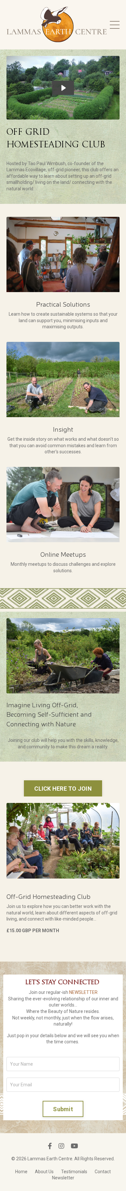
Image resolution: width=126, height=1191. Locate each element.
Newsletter (63, 1177)
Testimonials (74, 1171)
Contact (103, 1171)
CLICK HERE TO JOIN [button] (63, 788)
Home (21, 1171)
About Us (44, 1171)
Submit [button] (63, 1109)
